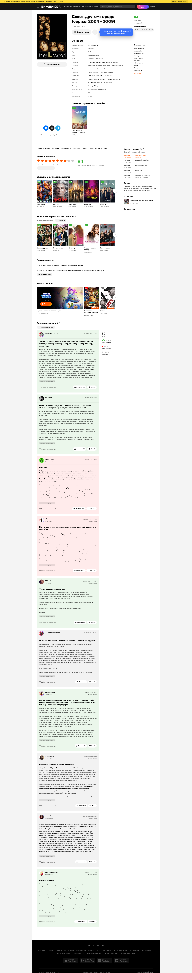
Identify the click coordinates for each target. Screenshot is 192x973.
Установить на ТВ (91, 6)
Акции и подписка (111, 953)
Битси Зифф (106, 65)
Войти (152, 6)
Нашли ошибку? (46, 135)
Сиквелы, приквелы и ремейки (89, 103)
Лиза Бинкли (101, 82)
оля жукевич (50, 692)
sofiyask (48, 816)
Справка (91, 950)
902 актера (137, 73)
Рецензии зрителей (47, 323)
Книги (108, 972)
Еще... (106, 149)
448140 (48, 581)
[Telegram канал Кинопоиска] (98, 945)
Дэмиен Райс (108, 75)
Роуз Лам (100, 69)
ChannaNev (49, 756)
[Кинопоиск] (50, 6)
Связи (91, 149)
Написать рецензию (47, 167)
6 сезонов (95, 45)
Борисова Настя (51, 333)
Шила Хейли (114, 79)
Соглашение (61, 950)
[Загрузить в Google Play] (87, 960)
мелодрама (95, 55)
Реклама (51, 950)
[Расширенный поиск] (129, 6)
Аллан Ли (109, 82)
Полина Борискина (52, 632)
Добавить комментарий (48, 387)
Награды (46, 149)
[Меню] (38, 7)
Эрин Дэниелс (138, 68)
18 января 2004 (92, 86)
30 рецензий (138, 23)
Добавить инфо (59, 135)
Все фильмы (134, 950)
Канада (94, 52)
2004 (89, 45)
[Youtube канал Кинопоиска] (103, 945)
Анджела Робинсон (102, 62)
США (89, 52)
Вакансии (41, 950)
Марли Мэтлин (138, 70)
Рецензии (98, 149)
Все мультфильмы (63, 953)
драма (90, 55)
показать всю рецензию (47, 381)
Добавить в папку (53, 64)
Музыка (96, 972)
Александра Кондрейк (95, 65)
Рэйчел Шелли (138, 63)
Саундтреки (129, 209)
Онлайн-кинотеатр (73, 6)
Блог (98, 950)
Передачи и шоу (79, 953)
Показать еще (45, 275)
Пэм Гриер (137, 60)
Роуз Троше (91, 62)
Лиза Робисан (92, 82)
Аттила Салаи (102, 72)
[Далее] (115, 191)
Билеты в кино (45, 283)
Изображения (66, 149)
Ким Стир (107, 69)
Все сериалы (146, 950)
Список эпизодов (133, 149)
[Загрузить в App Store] (70, 960)
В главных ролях (140, 45)
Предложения (122, 950)
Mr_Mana (48, 397)
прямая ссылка (92, 336)
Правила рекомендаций (77, 950)
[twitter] (51, 128)
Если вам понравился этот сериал (55, 216)
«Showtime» (102, 89)
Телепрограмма (87, 972)
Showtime (91, 48)
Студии (84, 149)
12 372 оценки (138, 20)
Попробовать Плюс (142, 6)
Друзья (127, 183)
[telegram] (57, 128)
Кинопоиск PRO (109, 950)
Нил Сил (110, 72)
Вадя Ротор (49, 459)
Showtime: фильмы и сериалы (53, 177)
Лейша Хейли (138, 51)
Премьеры (55, 149)
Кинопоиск (53, 972)
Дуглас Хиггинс (104, 79)
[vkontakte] (45, 128)
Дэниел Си (137, 65)
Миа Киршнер (138, 56)
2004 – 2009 (101, 21)
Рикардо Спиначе (93, 79)
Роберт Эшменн (93, 72)
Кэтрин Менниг (138, 58)
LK (46, 519)
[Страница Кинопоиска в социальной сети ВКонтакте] (89, 945)
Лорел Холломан (139, 53)
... (118, 62)
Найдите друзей (129, 186)
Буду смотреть (83, 32)
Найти (132, 6)
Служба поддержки (128, 953)
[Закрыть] (130, 31)
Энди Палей (99, 75)
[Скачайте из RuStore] (121, 960)
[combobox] (114, 6)
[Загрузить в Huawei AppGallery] (104, 960)
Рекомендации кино (94, 953)
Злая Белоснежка (51, 872)
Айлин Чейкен (112, 62)
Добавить (62, 220)
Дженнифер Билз (139, 48)
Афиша (102, 972)
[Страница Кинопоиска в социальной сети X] (93, 945)
